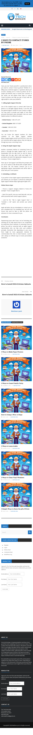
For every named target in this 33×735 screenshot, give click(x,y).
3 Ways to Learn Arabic (9, 446)
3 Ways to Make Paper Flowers (12, 352)
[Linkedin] (9, 79)
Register (6, 545)
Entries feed (7, 550)
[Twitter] (6, 79)
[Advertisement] (16, 256)
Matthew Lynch (6, 45)
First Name (4, 579)
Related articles (6, 322)
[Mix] (19, 79)
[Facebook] (2, 79)
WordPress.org (8, 554)
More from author (17, 322)
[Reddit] (16, 79)
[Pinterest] (12, 79)
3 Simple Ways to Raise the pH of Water (15, 509)
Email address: (5, 574)
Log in (5, 547)
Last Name (4, 584)
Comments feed (8, 552)
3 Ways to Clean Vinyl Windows (12, 477)
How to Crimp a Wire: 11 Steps (11, 415)
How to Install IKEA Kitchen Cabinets (16, 284)
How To (3, 34)
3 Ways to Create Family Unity (12, 383)
